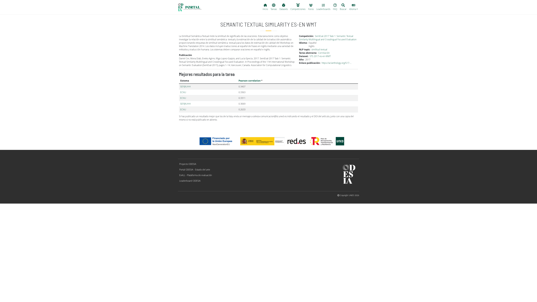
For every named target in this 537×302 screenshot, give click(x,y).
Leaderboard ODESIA (190, 180)
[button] (353, 7)
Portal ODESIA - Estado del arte (194, 169)
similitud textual (319, 49)
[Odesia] (191, 7)
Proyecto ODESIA (187, 164)
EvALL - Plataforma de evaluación (195, 175)
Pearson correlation (251, 80)
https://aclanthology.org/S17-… (336, 62)
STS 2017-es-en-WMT (320, 56)
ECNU (183, 92)
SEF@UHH (185, 86)
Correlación (324, 52)
